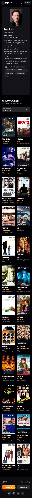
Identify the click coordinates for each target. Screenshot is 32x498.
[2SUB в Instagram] (14, 493)
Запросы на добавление (5, 482)
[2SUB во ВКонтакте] (18, 493)
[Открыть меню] (3, 3)
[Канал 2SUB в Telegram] (23, 493)
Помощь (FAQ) (25, 482)
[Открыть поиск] (21, 3)
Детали (7, 76)
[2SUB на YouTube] (9, 493)
